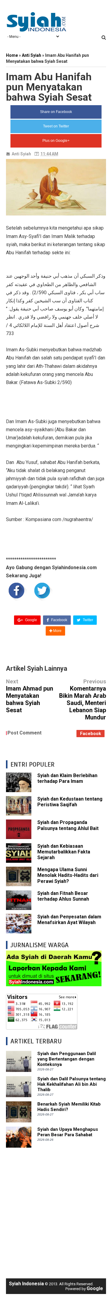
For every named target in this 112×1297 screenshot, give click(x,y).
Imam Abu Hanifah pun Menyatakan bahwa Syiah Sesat (49, 87)
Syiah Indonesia (26, 1283)
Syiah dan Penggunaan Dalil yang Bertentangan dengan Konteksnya (66, 1059)
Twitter (87, 620)
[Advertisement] (56, 1210)
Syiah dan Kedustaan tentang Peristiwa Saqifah (69, 801)
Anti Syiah (21, 153)
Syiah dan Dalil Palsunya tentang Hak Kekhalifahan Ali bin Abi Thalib (71, 1084)
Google (30, 620)
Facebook (58, 620)
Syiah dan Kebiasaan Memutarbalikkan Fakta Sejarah (63, 851)
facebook (90, 733)
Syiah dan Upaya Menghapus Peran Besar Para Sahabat (67, 1132)
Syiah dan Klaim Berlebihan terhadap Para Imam (67, 778)
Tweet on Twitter (56, 126)
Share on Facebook (56, 112)
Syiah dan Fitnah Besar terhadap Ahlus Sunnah (63, 896)
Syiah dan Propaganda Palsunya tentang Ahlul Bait (68, 825)
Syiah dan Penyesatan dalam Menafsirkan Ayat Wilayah (69, 919)
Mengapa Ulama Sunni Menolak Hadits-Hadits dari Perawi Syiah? (67, 875)
